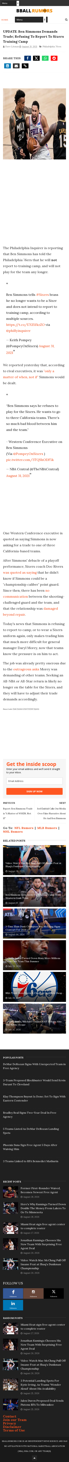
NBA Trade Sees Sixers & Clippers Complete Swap (34, 993)
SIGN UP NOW (34, 791)
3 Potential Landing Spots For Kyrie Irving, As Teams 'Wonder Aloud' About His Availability (41, 1384)
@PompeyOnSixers (28, 454)
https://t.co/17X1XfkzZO (25, 325)
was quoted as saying (20, 572)
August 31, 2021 (17, 476)
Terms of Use (14, 1430)
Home (4, 20)
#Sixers (42, 295)
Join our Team (15, 1420)
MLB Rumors (47, 828)
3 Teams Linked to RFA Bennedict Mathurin (30, 1161)
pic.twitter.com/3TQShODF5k (30, 460)
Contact (9, 1416)
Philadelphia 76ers (52, 46)
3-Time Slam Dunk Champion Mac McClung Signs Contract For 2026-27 (33, 928)
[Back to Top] (34, 1457)
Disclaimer (12, 1427)
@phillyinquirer (18, 331)
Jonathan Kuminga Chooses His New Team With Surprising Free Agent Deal (41, 1244)
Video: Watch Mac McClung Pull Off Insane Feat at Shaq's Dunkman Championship (33, 865)
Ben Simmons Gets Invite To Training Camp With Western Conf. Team (33, 896)
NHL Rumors (13, 831)
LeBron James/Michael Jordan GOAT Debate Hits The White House (33, 1023)
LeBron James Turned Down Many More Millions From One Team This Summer (33, 960)
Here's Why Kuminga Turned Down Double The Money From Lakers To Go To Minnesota (43, 1208)
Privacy (9, 1423)
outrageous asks (26, 669)
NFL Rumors (23, 828)
